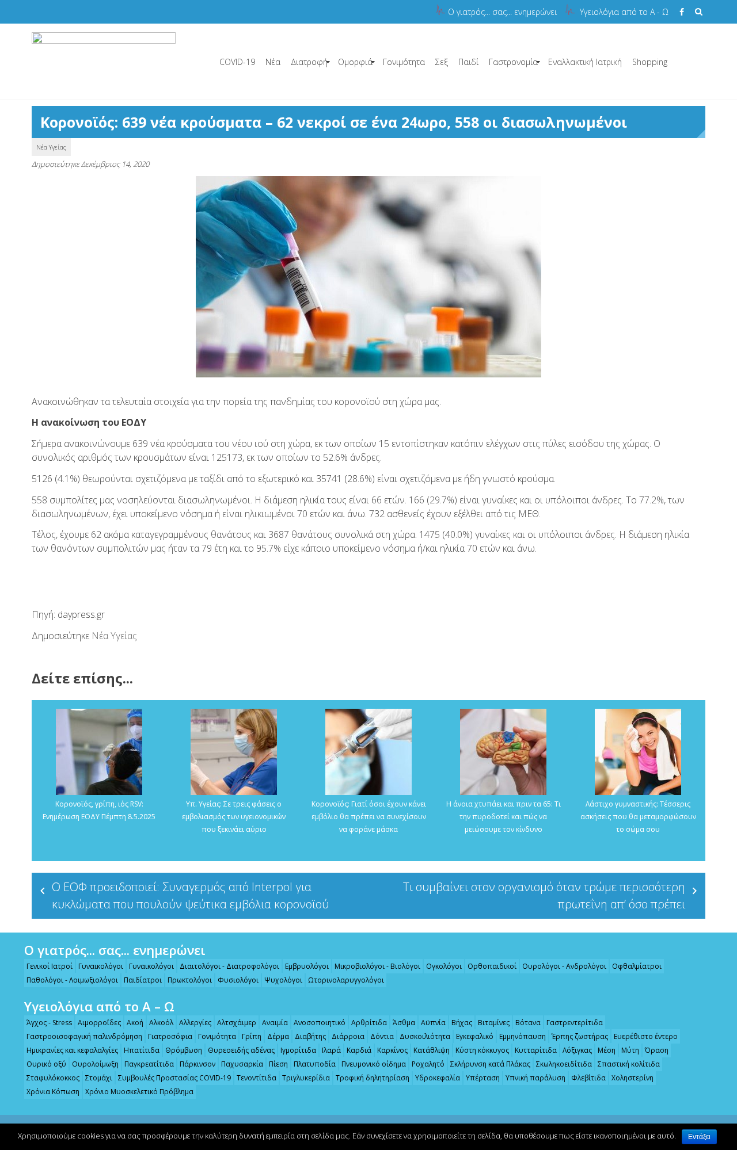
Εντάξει (699, 1137)
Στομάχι (98, 1078)
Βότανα (528, 1022)
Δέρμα (278, 1036)
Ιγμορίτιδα (298, 1050)
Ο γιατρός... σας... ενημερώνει (502, 11)
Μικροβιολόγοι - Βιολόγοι (377, 966)
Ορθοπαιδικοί (492, 966)
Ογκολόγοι (444, 966)
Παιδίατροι (143, 980)
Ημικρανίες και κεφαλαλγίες (72, 1050)
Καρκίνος (392, 1050)
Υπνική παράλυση (535, 1078)
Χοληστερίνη (632, 1078)
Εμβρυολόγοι (307, 966)
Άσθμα (404, 1022)
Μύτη (630, 1050)
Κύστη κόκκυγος (482, 1050)
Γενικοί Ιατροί (49, 966)
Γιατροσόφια (170, 1036)
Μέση (607, 1050)
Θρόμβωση (183, 1050)
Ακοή (135, 1022)
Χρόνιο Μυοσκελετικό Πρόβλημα (139, 1091)
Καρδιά (359, 1050)
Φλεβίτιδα (588, 1078)
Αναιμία (275, 1022)
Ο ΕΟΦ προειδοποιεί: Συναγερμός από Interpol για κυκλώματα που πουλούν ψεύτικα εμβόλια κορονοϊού (190, 895)
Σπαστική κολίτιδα (629, 1064)
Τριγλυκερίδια (306, 1078)
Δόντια (382, 1036)
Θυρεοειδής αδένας (241, 1050)
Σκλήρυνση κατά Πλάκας (490, 1064)
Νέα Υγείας (51, 147)
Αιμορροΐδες (99, 1022)
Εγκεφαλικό (474, 1036)
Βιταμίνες (494, 1022)
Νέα (272, 61)
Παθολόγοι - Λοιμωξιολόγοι (72, 980)
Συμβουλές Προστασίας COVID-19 (174, 1078)
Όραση (656, 1050)
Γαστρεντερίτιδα (574, 1022)
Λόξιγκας (577, 1050)
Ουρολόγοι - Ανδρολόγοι (564, 966)
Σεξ (441, 61)
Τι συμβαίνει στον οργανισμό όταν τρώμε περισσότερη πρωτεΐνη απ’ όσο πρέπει (544, 895)
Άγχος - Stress (49, 1022)
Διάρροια (348, 1036)
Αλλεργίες (195, 1022)
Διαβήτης (310, 1036)
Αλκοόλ (161, 1022)
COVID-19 (237, 61)
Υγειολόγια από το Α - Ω (624, 11)
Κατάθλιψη (431, 1050)
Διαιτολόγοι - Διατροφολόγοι (229, 966)
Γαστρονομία (513, 61)
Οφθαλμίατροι (637, 966)
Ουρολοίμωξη (95, 1064)
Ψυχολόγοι (283, 980)
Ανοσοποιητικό (319, 1022)
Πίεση (278, 1064)
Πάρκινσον (197, 1064)
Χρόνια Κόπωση (52, 1091)
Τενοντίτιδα (256, 1078)
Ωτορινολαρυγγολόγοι (346, 980)
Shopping (649, 61)
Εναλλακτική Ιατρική (585, 61)
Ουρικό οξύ (46, 1064)
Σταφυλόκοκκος (52, 1078)
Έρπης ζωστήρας (580, 1036)
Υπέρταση (483, 1078)
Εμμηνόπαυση (522, 1036)
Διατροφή (309, 61)
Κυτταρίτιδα (536, 1050)
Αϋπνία (433, 1022)
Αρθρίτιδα (369, 1022)
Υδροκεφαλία (437, 1078)
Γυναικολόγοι (100, 966)
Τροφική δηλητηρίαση (372, 1078)
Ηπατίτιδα (141, 1050)
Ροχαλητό (428, 1064)
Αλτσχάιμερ (236, 1022)
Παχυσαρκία (242, 1064)
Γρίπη (251, 1036)
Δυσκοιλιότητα (425, 1036)
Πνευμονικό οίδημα (373, 1064)
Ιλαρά (331, 1050)
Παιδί (468, 61)
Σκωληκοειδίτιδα (564, 1064)
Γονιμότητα (404, 61)
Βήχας (461, 1022)
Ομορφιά (355, 61)
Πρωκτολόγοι (190, 980)
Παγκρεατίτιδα (149, 1064)
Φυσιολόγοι (238, 980)
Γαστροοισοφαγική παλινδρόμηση (84, 1036)
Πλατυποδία (315, 1064)
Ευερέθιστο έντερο (646, 1036)
